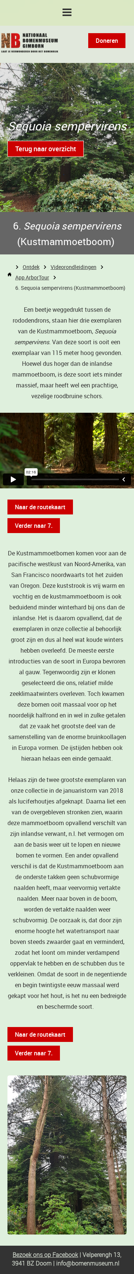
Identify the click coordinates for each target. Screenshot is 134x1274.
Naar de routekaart (40, 507)
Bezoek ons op (32, 1255)
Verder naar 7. (33, 526)
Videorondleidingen (73, 266)
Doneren (107, 41)
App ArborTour (32, 277)
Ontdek (31, 266)
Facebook (64, 1255)
